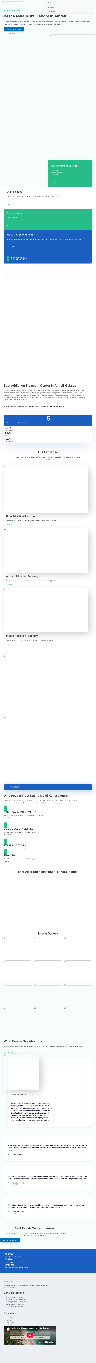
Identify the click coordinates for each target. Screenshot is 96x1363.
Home (50, 3)
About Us (51, 7)
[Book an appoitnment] (8, 258)
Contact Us (51, 11)
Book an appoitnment (18, 257)
